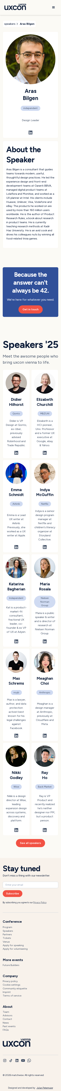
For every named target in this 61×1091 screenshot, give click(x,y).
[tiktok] (11, 1060)
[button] (53, 7)
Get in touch (31, 309)
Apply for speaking (13, 945)
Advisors (7, 1015)
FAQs (6, 1029)
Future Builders (11, 965)
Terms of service (12, 995)
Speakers (8, 930)
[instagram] (5, 1060)
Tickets (7, 938)
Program (7, 927)
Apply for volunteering (15, 948)
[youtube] (23, 1060)
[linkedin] (17, 1060)
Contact (7, 1019)
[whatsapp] (29, 1060)
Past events (9, 1026)
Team (6, 1011)
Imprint (7, 992)
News (6, 1022)
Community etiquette (15, 988)
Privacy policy (10, 981)
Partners (7, 934)
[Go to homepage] (14, 7)
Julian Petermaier (45, 1088)
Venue (6, 941)
